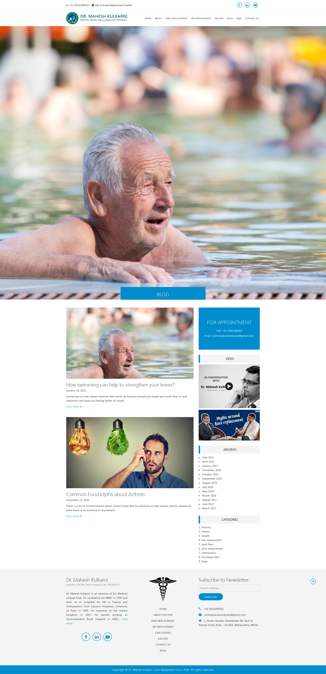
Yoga (204, 561)
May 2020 (208, 491)
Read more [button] (72, 406)
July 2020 (207, 487)
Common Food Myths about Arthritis (105, 494)
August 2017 (209, 499)
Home (163, 608)
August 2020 (209, 482)
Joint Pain (207, 544)
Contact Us (163, 644)
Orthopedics (209, 552)
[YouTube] (255, 5)
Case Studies (163, 632)
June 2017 (208, 504)
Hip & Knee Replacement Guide (113, 5)
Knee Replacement (163, 620)
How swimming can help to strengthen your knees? (120, 384)
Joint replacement (212, 548)
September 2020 (212, 478)
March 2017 (209, 508)
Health (206, 535)
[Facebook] (239, 5)
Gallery (163, 638)
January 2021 (210, 466)
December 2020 (211, 470)
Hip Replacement (163, 626)
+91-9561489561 (232, 330)
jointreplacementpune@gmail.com (233, 335)
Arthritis (206, 527)
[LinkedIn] (247, 5)
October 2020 (210, 474)
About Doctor (163, 614)
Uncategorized (210, 557)
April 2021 (208, 461)
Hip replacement (212, 540)
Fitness (206, 531)
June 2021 (208, 457)
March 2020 (209, 495)
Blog (163, 650)
